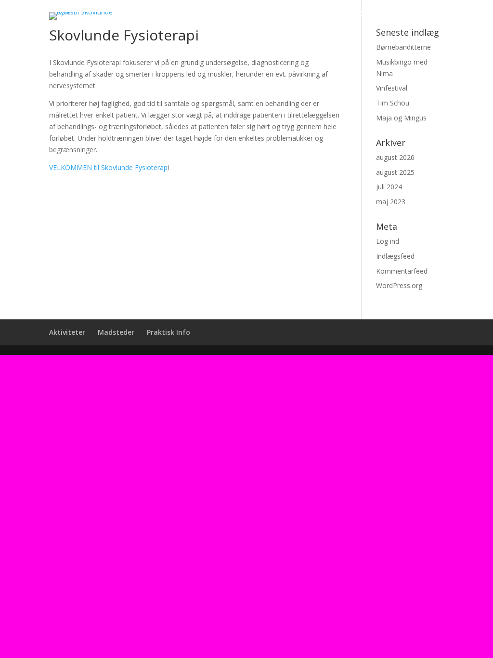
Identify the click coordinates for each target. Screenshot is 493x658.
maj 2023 (390, 201)
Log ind (387, 241)
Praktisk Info (414, 13)
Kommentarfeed (402, 271)
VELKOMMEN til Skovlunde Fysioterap (108, 167)
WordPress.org (399, 285)
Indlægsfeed (395, 256)
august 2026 (395, 157)
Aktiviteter (288, 13)
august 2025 (395, 172)
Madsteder (349, 13)
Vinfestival (391, 87)
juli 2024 (389, 186)
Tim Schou (392, 102)
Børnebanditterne (403, 47)
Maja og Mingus (401, 117)
